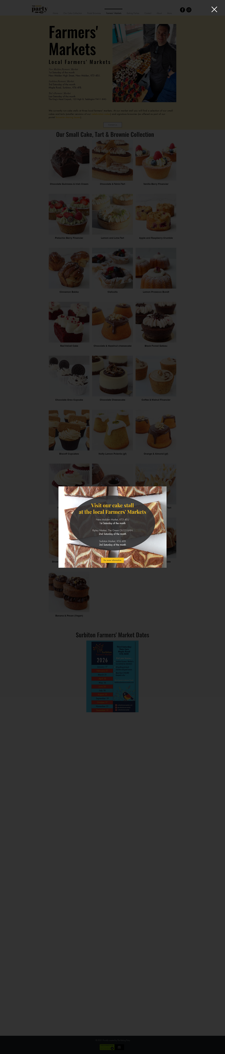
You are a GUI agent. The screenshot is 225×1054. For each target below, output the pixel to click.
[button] (214, 9)
